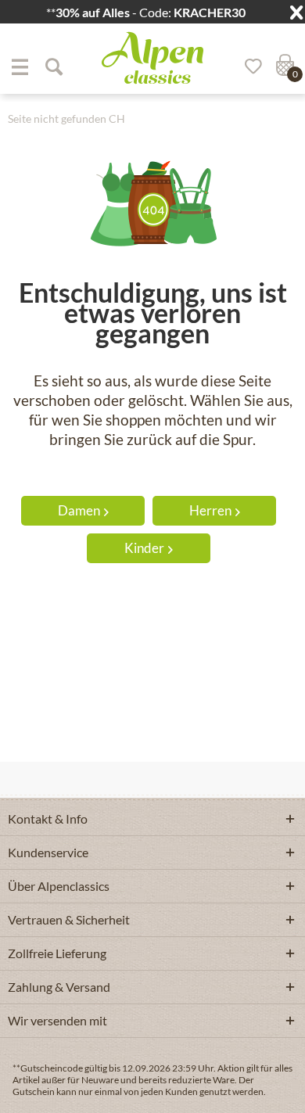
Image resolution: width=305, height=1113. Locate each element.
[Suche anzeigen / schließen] (53, 66)
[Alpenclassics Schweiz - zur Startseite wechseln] (152, 58)
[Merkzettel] (248, 66)
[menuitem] (19, 66)
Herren (210, 510)
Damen (79, 510)
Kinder (144, 548)
